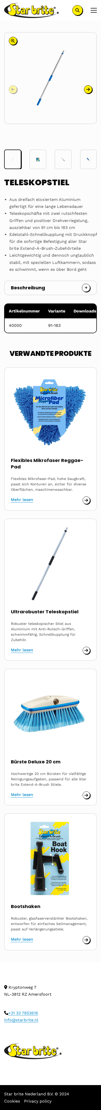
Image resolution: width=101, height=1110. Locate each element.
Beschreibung (28, 287)
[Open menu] (91, 10)
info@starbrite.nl (21, 1019)
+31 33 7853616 (23, 1013)
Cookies (12, 1101)
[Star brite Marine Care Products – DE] (31, 10)
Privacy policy (38, 1101)
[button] (88, 89)
